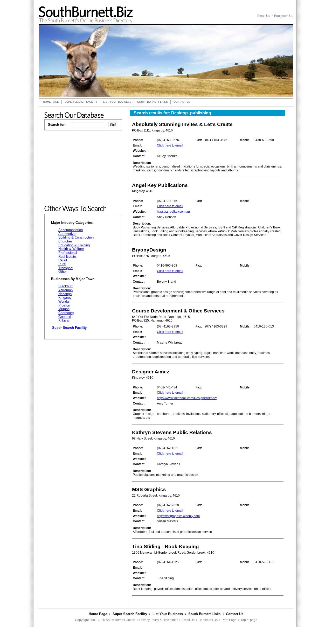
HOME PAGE (51, 101)
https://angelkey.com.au (173, 211)
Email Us (263, 16)
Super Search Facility (130, 614)
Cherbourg (66, 313)
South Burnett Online (120, 620)
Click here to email (170, 145)
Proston (64, 305)
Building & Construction (76, 237)
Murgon (64, 309)
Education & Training (74, 245)
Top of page (249, 620)
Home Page (98, 614)
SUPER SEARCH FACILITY (81, 101)
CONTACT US (182, 101)
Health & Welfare (71, 249)
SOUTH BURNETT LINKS (152, 101)
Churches (65, 241)
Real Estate (67, 257)
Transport (65, 268)
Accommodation (70, 230)
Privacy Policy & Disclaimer (158, 620)
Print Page (229, 620)
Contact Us (234, 614)
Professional (67, 253)
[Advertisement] (83, 168)
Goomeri (64, 317)
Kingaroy (65, 297)
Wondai (64, 301)
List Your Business (168, 614)
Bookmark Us (283, 16)
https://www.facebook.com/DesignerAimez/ (187, 398)
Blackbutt (65, 286)
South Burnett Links (204, 614)
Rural (62, 264)
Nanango (65, 294)
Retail (62, 260)
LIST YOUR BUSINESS (117, 101)
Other (62, 272)
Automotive (66, 234)
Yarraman (65, 290)
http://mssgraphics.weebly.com (178, 516)
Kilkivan (64, 320)
